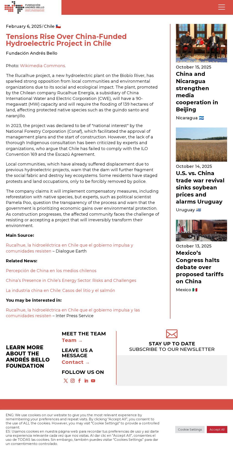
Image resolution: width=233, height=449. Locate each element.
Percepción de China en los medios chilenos (51, 270)
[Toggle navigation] (221, 7)
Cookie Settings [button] (190, 429)
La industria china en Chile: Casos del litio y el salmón (60, 290)
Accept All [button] (217, 429)
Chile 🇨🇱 (52, 26)
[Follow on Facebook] (79, 381)
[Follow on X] (66, 381)
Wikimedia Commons (42, 65)
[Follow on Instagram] (72, 381)
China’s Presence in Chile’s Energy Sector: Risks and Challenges (71, 280)
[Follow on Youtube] (93, 381)
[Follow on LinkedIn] (86, 381)
